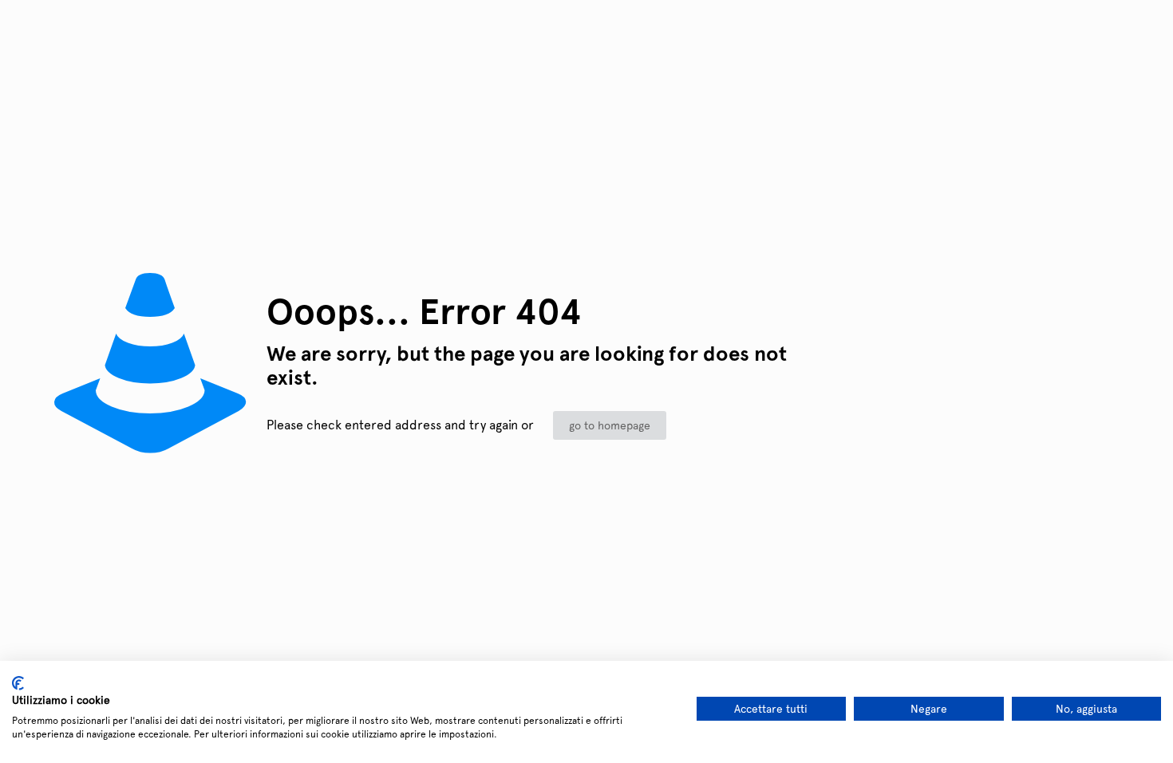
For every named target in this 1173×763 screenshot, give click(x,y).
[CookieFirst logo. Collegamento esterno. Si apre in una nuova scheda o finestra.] (18, 683)
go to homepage (609, 425)
